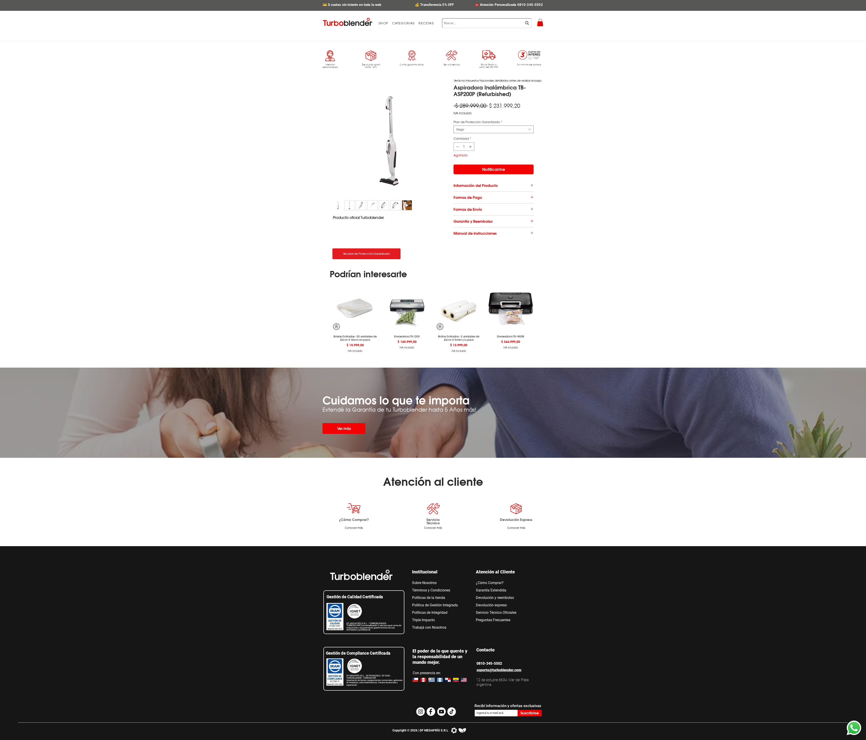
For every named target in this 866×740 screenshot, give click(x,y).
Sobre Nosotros (424, 583)
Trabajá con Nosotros (429, 627)
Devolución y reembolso (495, 598)
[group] (433, 318)
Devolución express (491, 605)
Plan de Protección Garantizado (478, 122)
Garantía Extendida (491, 590)
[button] (403, 23)
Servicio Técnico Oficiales (496, 612)
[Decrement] (457, 147)
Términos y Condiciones (431, 590)
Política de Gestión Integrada (435, 605)
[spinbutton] (464, 147)
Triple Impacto (423, 620)
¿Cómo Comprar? (354, 519)
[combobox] (487, 23)
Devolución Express (516, 519)
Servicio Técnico (433, 521)
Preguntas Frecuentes (493, 620)
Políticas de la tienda (428, 598)
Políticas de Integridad (429, 612)
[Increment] (471, 147)
